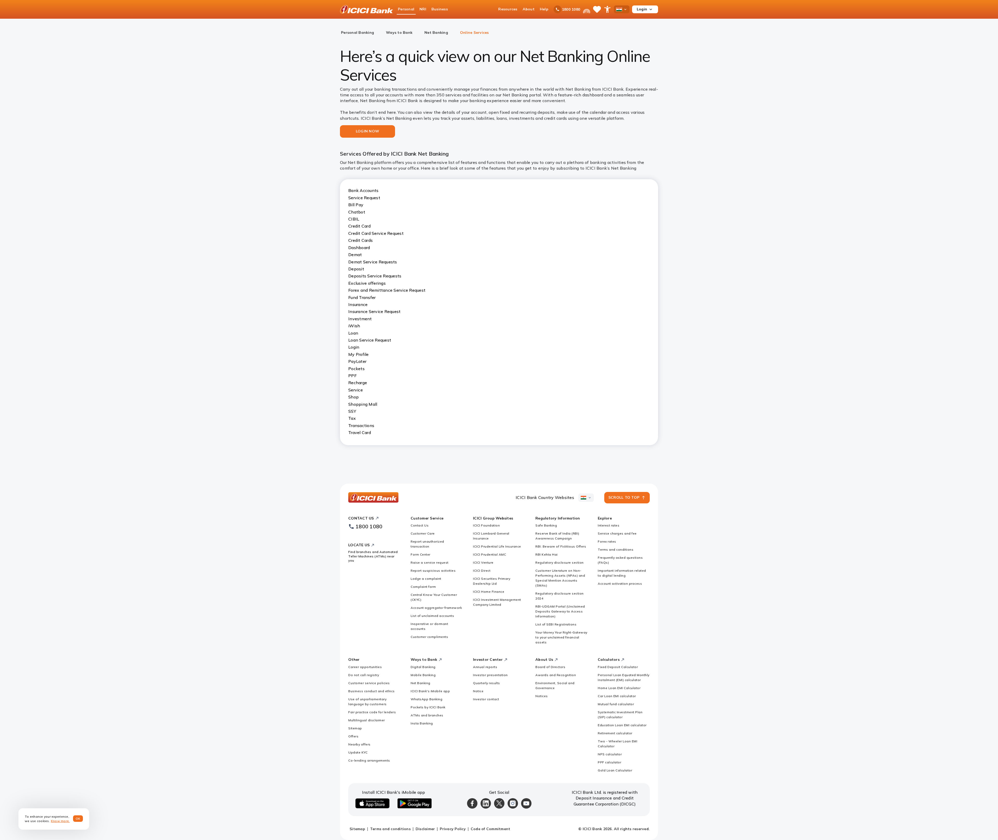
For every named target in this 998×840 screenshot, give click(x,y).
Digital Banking (423, 667)
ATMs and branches (427, 715)
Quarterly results (486, 683)
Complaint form (423, 587)
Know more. (60, 821)
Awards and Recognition (555, 675)
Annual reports (485, 667)
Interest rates (608, 525)
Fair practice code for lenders (372, 712)
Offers (353, 736)
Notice (478, 691)
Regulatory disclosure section (559, 562)
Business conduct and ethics (371, 691)
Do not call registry (363, 675)
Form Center (420, 554)
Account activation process (620, 583)
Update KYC (357, 752)
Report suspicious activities (433, 570)
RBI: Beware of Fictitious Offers (560, 546)
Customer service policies (369, 683)
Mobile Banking (423, 675)
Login (642, 9)
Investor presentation (490, 675)
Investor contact (486, 699)
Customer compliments (429, 637)
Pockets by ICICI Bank (428, 707)
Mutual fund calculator (616, 704)
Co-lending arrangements (369, 760)
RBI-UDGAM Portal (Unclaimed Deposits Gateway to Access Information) (560, 611)
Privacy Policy (453, 828)
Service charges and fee (617, 533)
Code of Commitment (490, 828)
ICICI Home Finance (488, 592)
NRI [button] (422, 9)
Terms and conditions (615, 549)
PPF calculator (609, 762)
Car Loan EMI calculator (617, 696)
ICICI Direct (481, 570)
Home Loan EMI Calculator (619, 688)
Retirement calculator (615, 733)
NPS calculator (610, 754)
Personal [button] (406, 9)
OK (78, 819)
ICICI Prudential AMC (489, 554)
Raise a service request (430, 562)
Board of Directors (550, 667)
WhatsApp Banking (426, 699)
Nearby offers (359, 744)
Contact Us (420, 525)
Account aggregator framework (436, 608)
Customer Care (423, 533)
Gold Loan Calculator (615, 770)
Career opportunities (365, 667)
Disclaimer (425, 828)
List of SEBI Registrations (555, 624)
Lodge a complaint (426, 579)
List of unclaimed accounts (432, 616)
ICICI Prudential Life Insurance (497, 546)
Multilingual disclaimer (366, 720)
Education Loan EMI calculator (622, 725)
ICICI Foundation (486, 525)
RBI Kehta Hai (546, 554)
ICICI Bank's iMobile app (430, 691)
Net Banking (420, 683)
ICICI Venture (483, 562)
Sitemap (355, 728)
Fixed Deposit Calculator (618, 667)
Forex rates (607, 541)
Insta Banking (422, 723)
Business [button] (439, 9)
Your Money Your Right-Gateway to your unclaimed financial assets (561, 637)
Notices (541, 696)
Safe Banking (546, 525)
